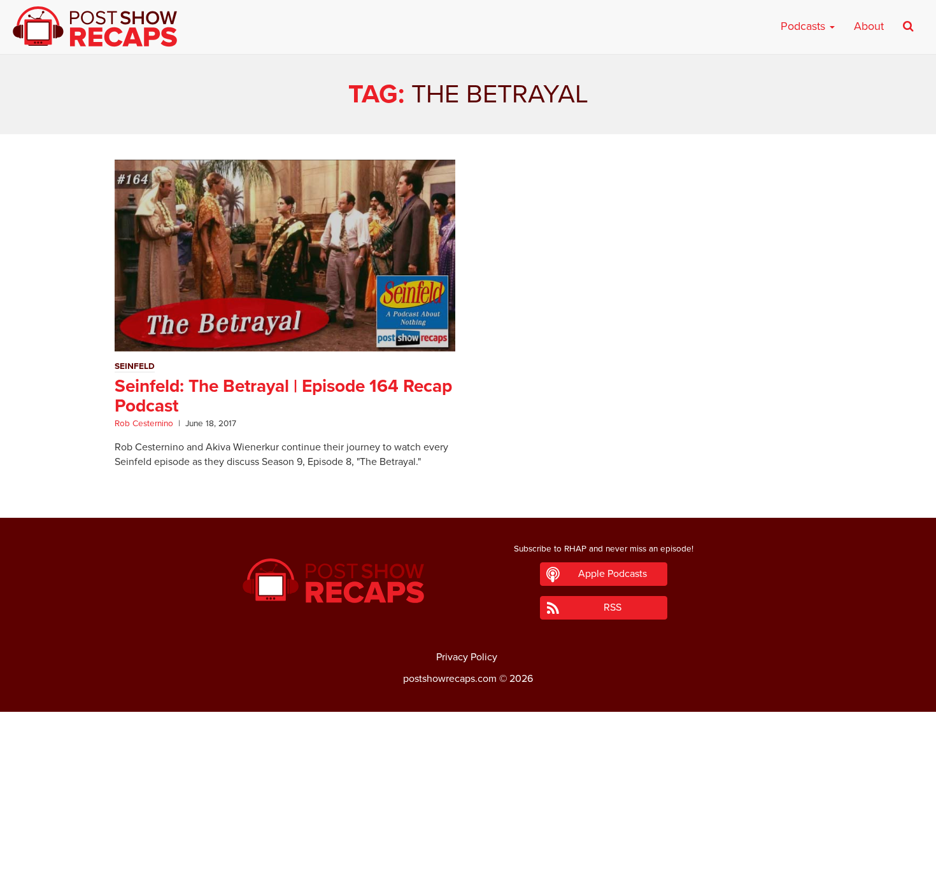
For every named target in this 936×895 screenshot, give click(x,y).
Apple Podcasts (612, 573)
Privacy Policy (466, 657)
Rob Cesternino (144, 424)
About (869, 26)
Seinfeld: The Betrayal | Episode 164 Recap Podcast (283, 396)
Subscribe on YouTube (468, 849)
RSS (612, 607)
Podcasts (804, 26)
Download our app (468, 877)
